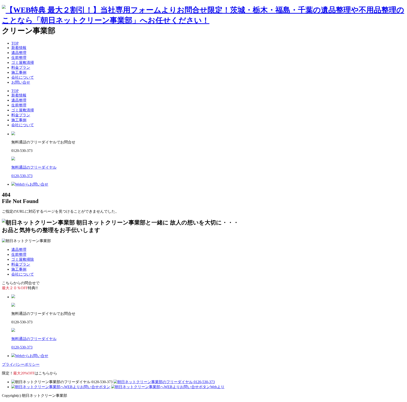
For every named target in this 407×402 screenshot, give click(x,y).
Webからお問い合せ (31, 184)
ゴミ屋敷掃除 (22, 259)
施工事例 (18, 72)
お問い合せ (20, 82)
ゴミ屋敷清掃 (22, 63)
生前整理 (18, 58)
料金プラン (20, 67)
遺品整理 (18, 53)
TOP (15, 43)
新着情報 (18, 48)
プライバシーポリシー (21, 364)
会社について (22, 77)
